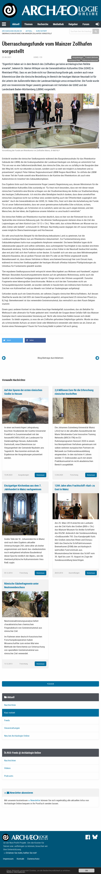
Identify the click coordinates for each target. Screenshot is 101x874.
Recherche (42, 24)
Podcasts (8, 775)
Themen (28, 24)
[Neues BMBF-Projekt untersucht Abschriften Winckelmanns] (4, 358)
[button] (12, 340)
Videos (7, 768)
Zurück (51, 683)
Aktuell (15, 24)
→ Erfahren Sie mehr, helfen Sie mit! (20, 852)
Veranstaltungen (12, 728)
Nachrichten (10, 705)
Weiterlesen (40, 475)
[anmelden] (97, 24)
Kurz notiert (41, 31)
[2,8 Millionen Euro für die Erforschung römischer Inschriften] (76, 410)
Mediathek (58, 24)
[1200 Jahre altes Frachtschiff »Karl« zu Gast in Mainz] (76, 506)
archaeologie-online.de (12, 31)
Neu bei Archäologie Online (16, 735)
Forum (86, 24)
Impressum (8, 858)
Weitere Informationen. (16, 872)
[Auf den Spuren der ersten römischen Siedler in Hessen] (25, 410)
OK (86, 870)
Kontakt (20, 858)
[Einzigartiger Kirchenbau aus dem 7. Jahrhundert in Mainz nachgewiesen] (20, 514)
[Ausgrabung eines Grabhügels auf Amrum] (97, 358)
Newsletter (35, 800)
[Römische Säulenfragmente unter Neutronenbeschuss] (25, 604)
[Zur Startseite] (50, 10)
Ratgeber (73, 24)
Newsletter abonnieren (21, 792)
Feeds (7, 720)
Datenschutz (33, 858)
